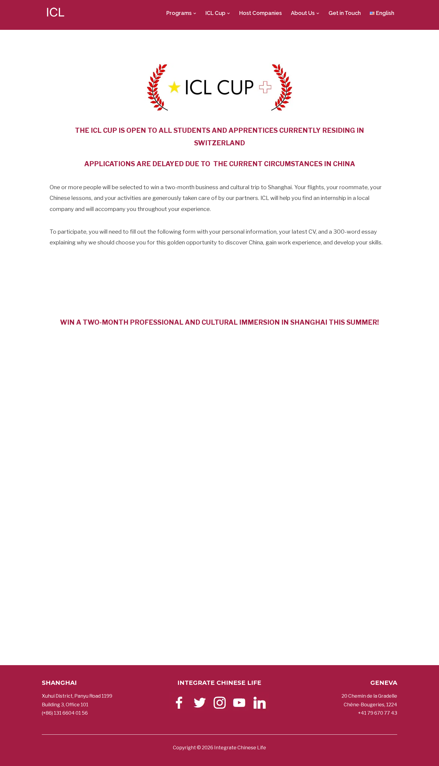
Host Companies (260, 13)
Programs (179, 13)
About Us (303, 13)
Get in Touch (345, 13)
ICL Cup (215, 13)
